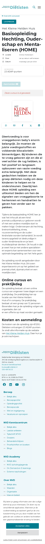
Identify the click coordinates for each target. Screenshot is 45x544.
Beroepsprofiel (12, 400)
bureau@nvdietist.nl (9, 367)
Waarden (9, 488)
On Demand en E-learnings (17, 468)
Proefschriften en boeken (17, 445)
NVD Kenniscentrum (15, 422)
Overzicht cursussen (11, 16)
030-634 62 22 (7, 369)
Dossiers (9, 438)
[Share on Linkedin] (39, 125)
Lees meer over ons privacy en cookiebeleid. (22, 540)
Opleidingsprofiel (13, 404)
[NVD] (15, 7)
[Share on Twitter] (31, 125)
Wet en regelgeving (14, 411)
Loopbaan (9, 22)
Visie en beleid (12, 495)
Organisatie (10, 492)
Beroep (8, 392)
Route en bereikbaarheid (11, 365)
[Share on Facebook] (22, 125)
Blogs (8, 448)
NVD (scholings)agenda (16, 465)
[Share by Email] (14, 125)
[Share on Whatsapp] (6, 125)
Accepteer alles (23, 526)
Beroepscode (11, 407)
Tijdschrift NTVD (12, 434)
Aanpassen (23, 533)
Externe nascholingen (15, 472)
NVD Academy (12, 456)
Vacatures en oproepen (16, 414)
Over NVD (9, 480)
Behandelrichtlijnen (14, 441)
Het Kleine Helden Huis (17, 333)
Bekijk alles (10, 397)
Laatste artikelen (13, 430)
